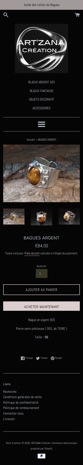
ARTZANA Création (40, 443)
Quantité (41, 266)
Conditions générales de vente (22, 397)
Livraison (9, 419)
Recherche (9, 391)
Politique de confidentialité (20, 402)
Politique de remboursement (21, 408)
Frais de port (32, 253)
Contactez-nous (13, 413)
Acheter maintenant (41, 306)
